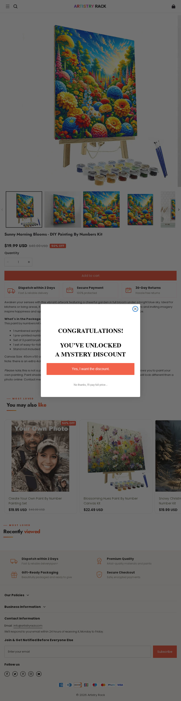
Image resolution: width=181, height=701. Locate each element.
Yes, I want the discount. (90, 369)
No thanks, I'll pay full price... (90, 384)
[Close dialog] (135, 309)
